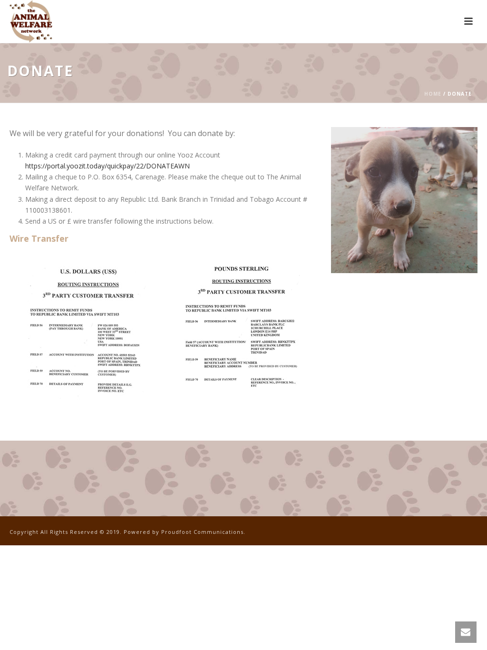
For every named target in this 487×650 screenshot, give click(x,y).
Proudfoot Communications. (203, 531)
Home (432, 93)
